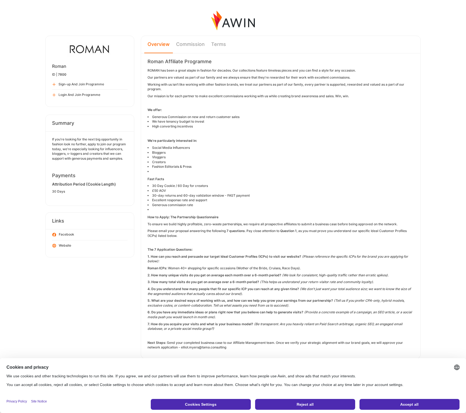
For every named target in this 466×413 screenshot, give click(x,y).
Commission (190, 44)
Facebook (66, 234)
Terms (218, 44)
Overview (159, 44)
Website (65, 245)
